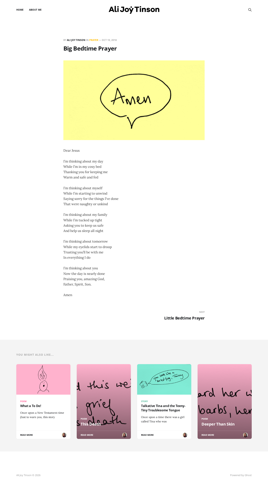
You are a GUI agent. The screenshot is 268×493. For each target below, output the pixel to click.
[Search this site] (250, 10)
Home (20, 9)
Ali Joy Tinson (76, 40)
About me (35, 9)
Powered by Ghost (241, 475)
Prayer (93, 40)
